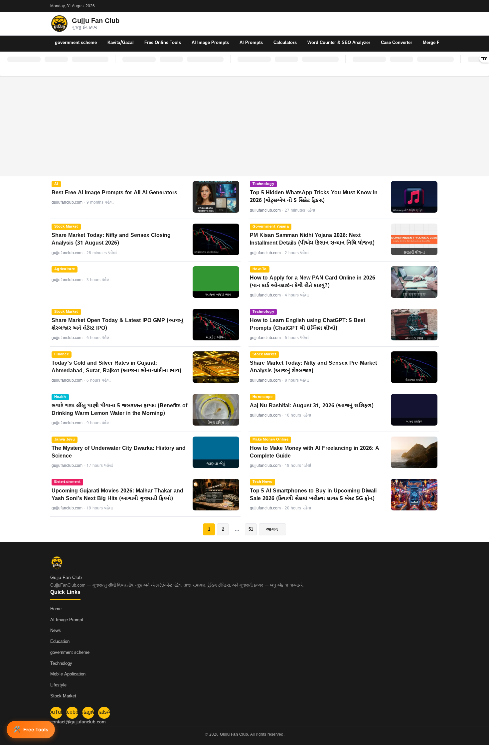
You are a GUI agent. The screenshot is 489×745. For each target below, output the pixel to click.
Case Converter (396, 43)
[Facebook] (418, 6)
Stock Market (63, 696)
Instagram (88, 712)
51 (250, 529)
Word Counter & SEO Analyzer (338, 43)
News (55, 631)
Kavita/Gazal (120, 43)
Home (56, 609)
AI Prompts (251, 43)
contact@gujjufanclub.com (78, 722)
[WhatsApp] (435, 6)
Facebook (72, 712)
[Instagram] (426, 6)
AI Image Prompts (210, 43)
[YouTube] (409, 6)
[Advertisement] (244, 126)
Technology (61, 663)
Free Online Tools (162, 43)
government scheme (76, 43)
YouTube (56, 712)
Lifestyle (58, 685)
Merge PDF (434, 43)
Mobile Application (67, 674)
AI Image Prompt (66, 620)
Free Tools (30, 729)
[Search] (433, 24)
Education (60, 642)
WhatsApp (104, 712)
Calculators (285, 43)
